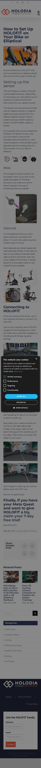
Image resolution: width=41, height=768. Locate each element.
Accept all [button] (21, 396)
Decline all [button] (21, 402)
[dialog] (20, 384)
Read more (18, 371)
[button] (20, 407)
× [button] (36, 359)
